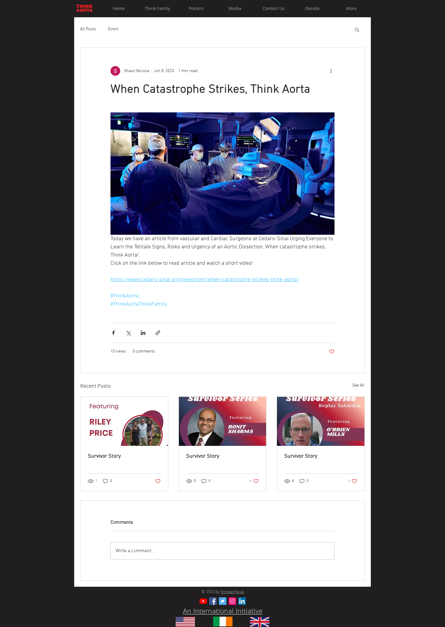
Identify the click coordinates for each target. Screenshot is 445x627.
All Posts (88, 29)
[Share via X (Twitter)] (128, 333)
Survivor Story (104, 456)
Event (113, 29)
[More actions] (331, 71)
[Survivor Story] (124, 421)
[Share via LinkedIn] (143, 333)
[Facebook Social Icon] (213, 601)
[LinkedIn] (242, 601)
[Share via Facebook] (113, 333)
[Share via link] (158, 333)
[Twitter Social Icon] (222, 601)
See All (358, 385)
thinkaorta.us (232, 592)
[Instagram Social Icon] (232, 601)
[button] (357, 29)
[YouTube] (203, 601)
